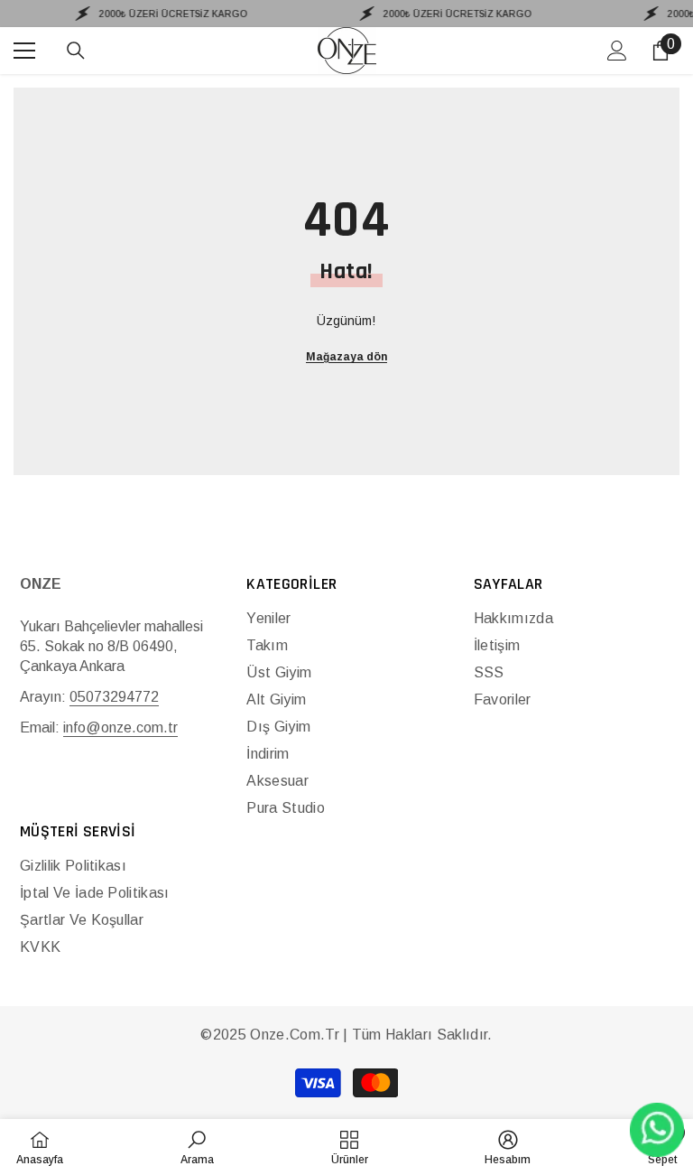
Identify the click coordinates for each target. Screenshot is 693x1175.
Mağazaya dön (346, 356)
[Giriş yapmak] (617, 51)
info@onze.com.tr (120, 727)
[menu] (24, 50)
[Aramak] (76, 50)
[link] (197, 1147)
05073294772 (114, 696)
